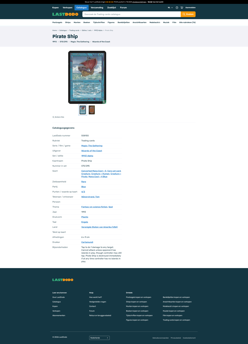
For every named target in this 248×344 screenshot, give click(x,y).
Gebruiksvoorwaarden (161, 338)
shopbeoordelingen (139, 2)
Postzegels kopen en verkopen (138, 297)
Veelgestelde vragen (97, 302)
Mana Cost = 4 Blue (97, 176)
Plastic (84, 217)
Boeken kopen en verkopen (137, 311)
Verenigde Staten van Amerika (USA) (99, 227)
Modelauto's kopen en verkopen (176, 306)
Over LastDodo (58, 297)
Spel (111, 207)
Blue (83, 186)
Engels (84, 222)
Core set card (114, 171)
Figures (111, 22)
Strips (68, 22)
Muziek (166, 22)
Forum (123, 7)
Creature (85, 174)
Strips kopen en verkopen (136, 302)
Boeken (86, 22)
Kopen (55, 7)
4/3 (83, 191)
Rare (83, 181)
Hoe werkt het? (95, 297)
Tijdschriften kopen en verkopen (139, 315)
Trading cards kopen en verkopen (176, 320)
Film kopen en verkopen (172, 315)
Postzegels (57, 22)
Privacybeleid (176, 338)
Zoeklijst (111, 7)
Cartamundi (87, 242)
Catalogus (81, 7)
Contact (92, 306)
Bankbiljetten (124, 22)
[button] (182, 7)
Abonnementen (58, 315)
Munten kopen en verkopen (137, 306)
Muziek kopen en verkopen (174, 311)
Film (174, 22)
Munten (77, 22)
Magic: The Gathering (80, 42)
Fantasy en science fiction (94, 207)
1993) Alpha (87, 156)
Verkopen (67, 7)
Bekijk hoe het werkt (155, 2)
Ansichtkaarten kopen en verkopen (177, 302)
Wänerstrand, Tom (90, 197)
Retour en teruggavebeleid (100, 315)
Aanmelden (190, 7)
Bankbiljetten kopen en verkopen (176, 297)
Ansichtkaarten (139, 22)
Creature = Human (100, 174)
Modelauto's (155, 22)
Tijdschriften (99, 22)
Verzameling (97, 7)
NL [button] (169, 7)
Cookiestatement (189, 338)
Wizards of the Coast (101, 42)
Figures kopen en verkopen (137, 320)
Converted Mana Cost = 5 (93, 171)
